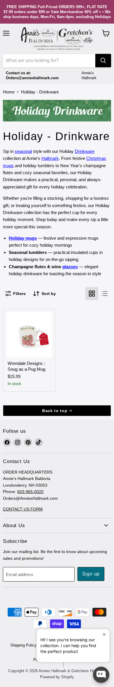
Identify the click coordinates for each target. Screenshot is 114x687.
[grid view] (91, 293)
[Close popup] (104, 634)
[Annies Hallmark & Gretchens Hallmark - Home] (57, 39)
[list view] (104, 293)
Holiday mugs (23, 238)
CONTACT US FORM (23, 509)
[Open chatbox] (101, 675)
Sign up (91, 573)
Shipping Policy (23, 645)
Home (9, 91)
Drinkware (84, 151)
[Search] (103, 60)
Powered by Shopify (57, 677)
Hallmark (50, 158)
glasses (70, 266)
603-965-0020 (30, 491)
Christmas (96, 158)
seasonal (23, 151)
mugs (8, 165)
